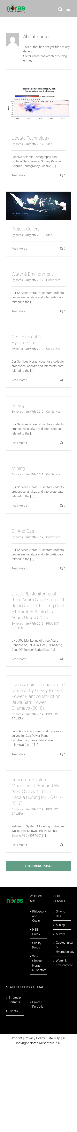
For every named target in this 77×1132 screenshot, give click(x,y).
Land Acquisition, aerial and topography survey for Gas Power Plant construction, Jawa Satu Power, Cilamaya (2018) (38, 696)
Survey (18, 405)
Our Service (53, 280)
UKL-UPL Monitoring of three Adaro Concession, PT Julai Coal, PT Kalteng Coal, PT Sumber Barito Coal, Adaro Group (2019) (38, 605)
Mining (18, 468)
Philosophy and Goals (38, 916)
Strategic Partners (15, 1000)
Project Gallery (25, 228)
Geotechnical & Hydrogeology (62, 947)
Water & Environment (32, 274)
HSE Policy (36, 932)
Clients (13, 1011)
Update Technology (30, 138)
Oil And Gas (22, 531)
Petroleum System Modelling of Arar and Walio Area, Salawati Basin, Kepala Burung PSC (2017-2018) (38, 791)
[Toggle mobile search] (60, 9)
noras (19, 144)
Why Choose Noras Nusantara (38, 963)
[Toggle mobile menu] (69, 9)
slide (49, 144)
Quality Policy (36, 945)
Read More (18, 175)
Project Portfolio (37, 1004)
